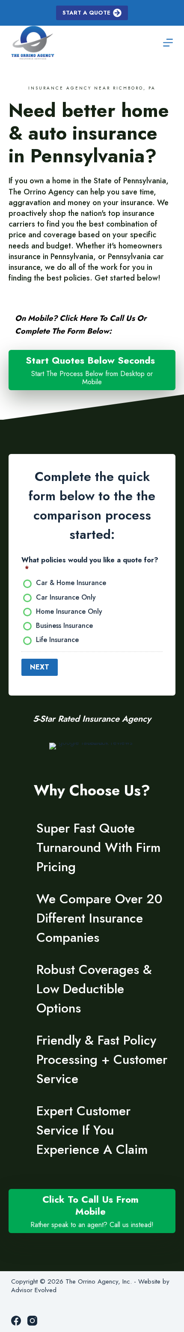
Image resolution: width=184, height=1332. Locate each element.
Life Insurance (57, 640)
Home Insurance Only (69, 611)
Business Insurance (64, 625)
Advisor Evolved (33, 1290)
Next (39, 667)
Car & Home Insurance (71, 583)
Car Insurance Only (66, 597)
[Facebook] (16, 1321)
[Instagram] (32, 1321)
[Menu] (168, 43)
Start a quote (86, 13)
